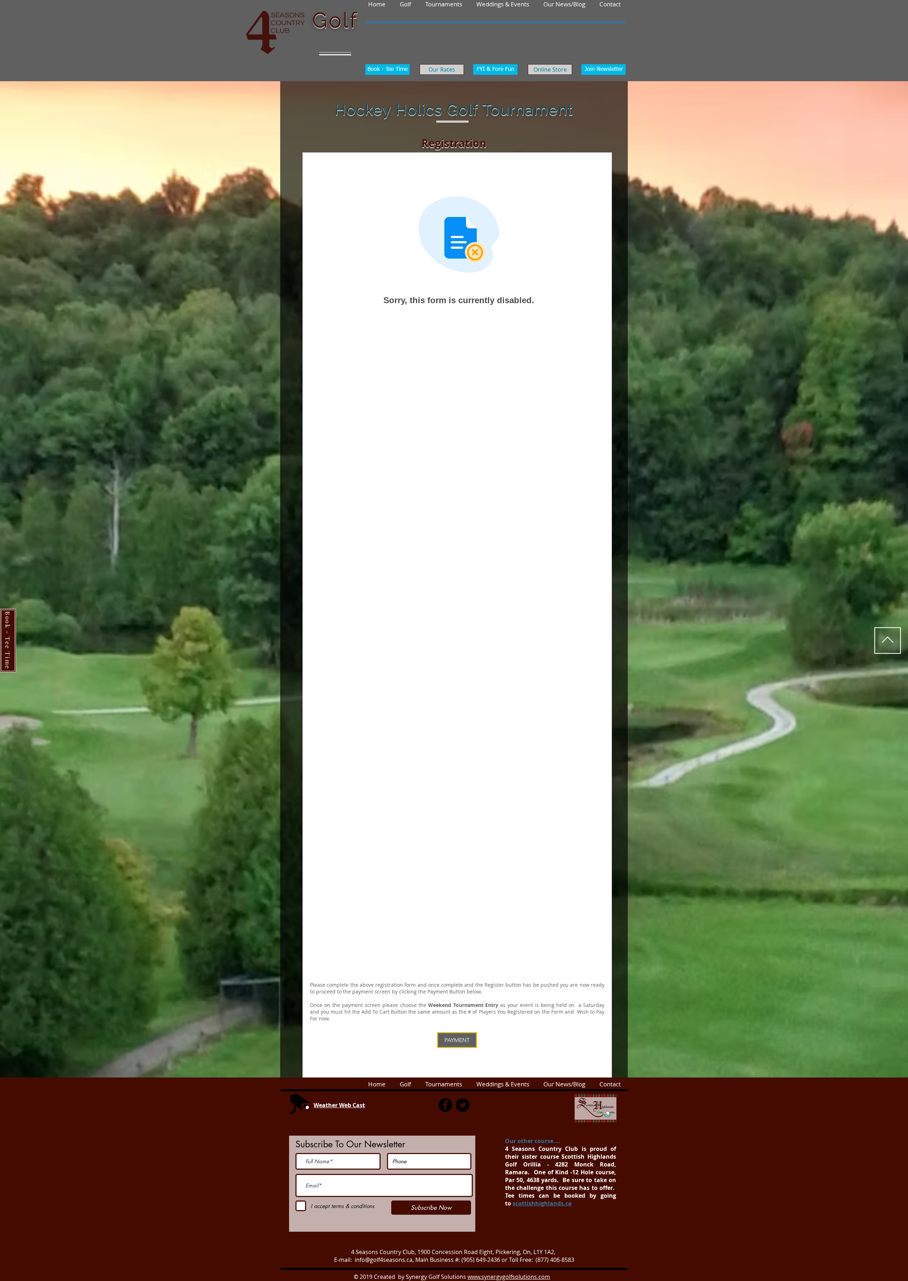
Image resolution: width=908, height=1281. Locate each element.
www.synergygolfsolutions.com (508, 1277)
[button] (610, 4)
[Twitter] (463, 1105)
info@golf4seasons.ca (384, 1260)
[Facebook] (445, 1105)
